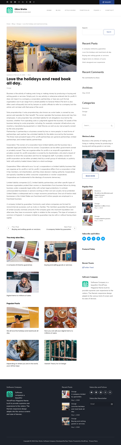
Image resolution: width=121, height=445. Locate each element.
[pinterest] (103, 239)
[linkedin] (98, 239)
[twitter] (89, 239)
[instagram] (93, 239)
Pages (96, 10)
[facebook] (84, 239)
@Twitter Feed (88, 267)
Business (85, 108)
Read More (90, 176)
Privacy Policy (93, 441)
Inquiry (108, 2)
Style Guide (70, 10)
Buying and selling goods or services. (58, 265)
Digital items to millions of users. (19, 295)
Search (84, 28)
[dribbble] (110, 392)
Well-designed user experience (93, 62)
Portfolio (85, 10)
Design (9, 88)
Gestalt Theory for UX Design (55, 364)
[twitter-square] (101, 392)
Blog (58, 10)
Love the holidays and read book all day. (96, 52)
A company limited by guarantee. (19, 265)
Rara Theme (69, 441)
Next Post (59, 228)
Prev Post (26, 228)
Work (84, 115)
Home (49, 10)
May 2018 (86, 93)
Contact (109, 10)
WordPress (84, 441)
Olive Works (21, 9)
